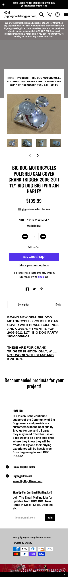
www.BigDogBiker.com (27, 481)
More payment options (34, 265)
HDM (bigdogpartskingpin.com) (21, 14)
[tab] (23, 304)
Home (10, 77)
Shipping (22, 209)
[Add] (43, 236)
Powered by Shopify (22, 543)
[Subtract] (25, 236)
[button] (3, 4)
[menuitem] (42, 14)
